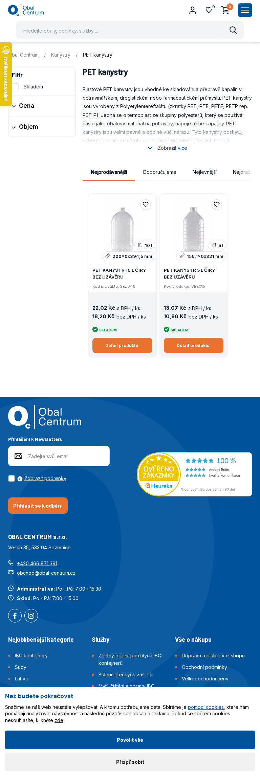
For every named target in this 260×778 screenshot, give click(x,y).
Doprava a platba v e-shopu (213, 655)
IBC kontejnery (31, 655)
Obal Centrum (23, 55)
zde (59, 720)
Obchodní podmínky (204, 667)
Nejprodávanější (109, 172)
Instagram (31, 616)
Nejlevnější (205, 172)
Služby (100, 639)
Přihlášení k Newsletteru (35, 439)
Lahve (21, 678)
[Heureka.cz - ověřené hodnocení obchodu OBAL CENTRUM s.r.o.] (194, 473)
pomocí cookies (206, 707)
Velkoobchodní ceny (205, 678)
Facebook (15, 616)
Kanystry (60, 55)
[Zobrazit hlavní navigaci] (245, 10)
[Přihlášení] (193, 10)
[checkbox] (37, 478)
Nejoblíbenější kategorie (41, 639)
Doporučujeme (159, 172)
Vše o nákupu (193, 639)
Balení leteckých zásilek (125, 674)
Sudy (20, 667)
